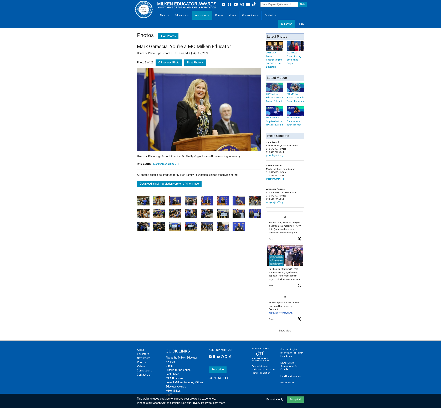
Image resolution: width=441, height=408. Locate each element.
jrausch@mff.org (274, 155)
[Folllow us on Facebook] (230, 4)
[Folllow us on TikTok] (253, 4)
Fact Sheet (172, 374)
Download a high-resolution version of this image (169, 183)
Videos (232, 15)
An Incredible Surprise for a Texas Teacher (294, 121)
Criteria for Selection (178, 370)
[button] (285, 228)
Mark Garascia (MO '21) (166, 164)
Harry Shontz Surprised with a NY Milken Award (274, 121)
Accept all (295, 399)
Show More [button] (285, 330)
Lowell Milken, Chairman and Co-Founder (289, 366)
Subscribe (286, 24)
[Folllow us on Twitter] (224, 4)
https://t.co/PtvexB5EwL (281, 312)
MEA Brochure (174, 378)
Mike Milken (173, 390)
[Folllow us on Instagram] (242, 4)
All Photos (169, 36)
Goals (169, 365)
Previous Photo (170, 62)
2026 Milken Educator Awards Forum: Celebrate (274, 97)
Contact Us (270, 15)
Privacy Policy (287, 382)
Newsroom (201, 15)
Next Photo (194, 62)
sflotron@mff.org (275, 179)
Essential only (274, 399)
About (163, 15)
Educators (180, 15)
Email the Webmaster (290, 376)
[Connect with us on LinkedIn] (248, 4)
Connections (249, 15)
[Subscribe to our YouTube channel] (236, 4)
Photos (219, 15)
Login (301, 24)
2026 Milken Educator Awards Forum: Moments (295, 97)
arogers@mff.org (275, 202)
